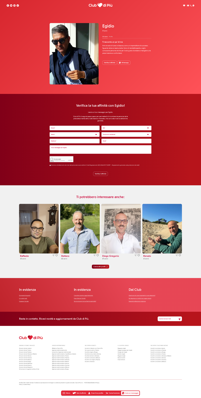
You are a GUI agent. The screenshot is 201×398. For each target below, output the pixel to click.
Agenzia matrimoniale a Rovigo (60, 369)
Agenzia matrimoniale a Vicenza (60, 365)
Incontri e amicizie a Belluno (92, 357)
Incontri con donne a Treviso (158, 354)
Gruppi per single (122, 352)
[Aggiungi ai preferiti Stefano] (97, 255)
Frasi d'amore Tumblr (80, 298)
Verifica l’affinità (109, 63)
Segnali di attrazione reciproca (137, 301)
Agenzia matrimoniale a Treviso (60, 356)
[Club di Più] (100, 5)
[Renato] (162, 228)
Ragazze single (122, 348)
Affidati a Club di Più (57, 348)
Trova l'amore (121, 359)
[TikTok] (18, 5)
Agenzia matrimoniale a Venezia (60, 359)
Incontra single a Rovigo (91, 352)
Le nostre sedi (23, 298)
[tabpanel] (126, 47)
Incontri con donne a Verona (158, 357)
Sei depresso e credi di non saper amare (140, 298)
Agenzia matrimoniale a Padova (60, 357)
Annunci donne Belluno (25, 359)
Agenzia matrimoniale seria (59, 350)
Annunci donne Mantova (25, 363)
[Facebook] (8, 5)
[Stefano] (80, 228)
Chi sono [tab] (105, 36)
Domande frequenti (24, 295)
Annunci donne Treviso (25, 350)
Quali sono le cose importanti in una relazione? (142, 295)
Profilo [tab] (111, 36)
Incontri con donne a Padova (158, 350)
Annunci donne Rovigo (25, 361)
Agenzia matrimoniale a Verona (60, 363)
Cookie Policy (26, 384)
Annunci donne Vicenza (25, 357)
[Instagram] (14, 5)
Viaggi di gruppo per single (125, 350)
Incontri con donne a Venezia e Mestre (161, 356)
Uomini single (121, 354)
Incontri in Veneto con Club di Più (94, 348)
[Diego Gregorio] (121, 228)
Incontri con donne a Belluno (158, 361)
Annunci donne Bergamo (25, 367)
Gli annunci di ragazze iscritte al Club (29, 369)
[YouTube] (11, 5)
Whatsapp (125, 63)
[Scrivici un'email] (188, 5)
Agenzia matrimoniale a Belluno (60, 367)
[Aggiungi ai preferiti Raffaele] (56, 255)
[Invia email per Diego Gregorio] (136, 255)
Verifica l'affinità (100, 174)
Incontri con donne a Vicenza (158, 359)
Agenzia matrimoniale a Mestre (60, 361)
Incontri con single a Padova (92, 359)
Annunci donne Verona (25, 356)
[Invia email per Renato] (177, 255)
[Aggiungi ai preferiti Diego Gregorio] (138, 255)
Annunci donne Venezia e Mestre (28, 354)
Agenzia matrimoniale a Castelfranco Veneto (64, 354)
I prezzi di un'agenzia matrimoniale (61, 352)
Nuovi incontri (121, 357)
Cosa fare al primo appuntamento (83, 295)
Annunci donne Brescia (25, 365)
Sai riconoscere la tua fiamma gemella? (85, 301)
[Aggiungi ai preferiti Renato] (180, 255)
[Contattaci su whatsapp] (193, 5)
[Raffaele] (39, 228)
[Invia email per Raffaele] (53, 255)
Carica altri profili (99, 266)
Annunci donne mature (25, 348)
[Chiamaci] (191, 5)
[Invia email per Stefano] (94, 255)
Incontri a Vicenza (89, 361)
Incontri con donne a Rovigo (158, 352)
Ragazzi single (121, 356)
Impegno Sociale (24, 301)
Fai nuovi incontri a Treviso (92, 350)
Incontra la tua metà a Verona (93, 354)
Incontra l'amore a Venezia (92, 356)
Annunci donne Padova (25, 352)
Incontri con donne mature (158, 348)
